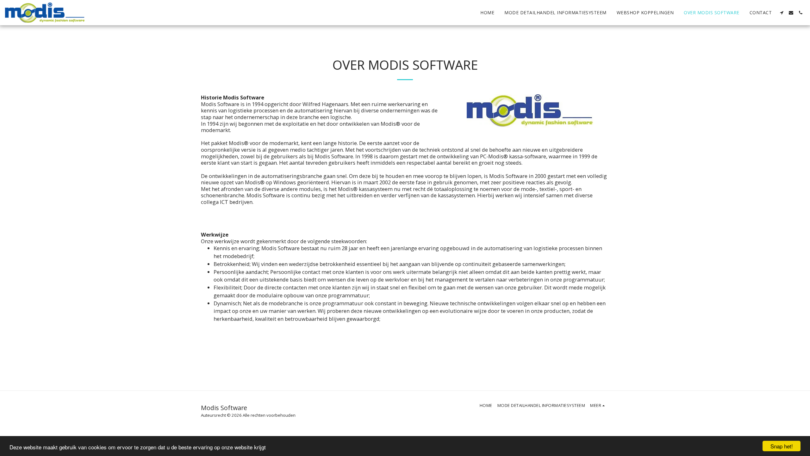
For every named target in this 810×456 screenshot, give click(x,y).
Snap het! (781, 446)
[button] (781, 12)
